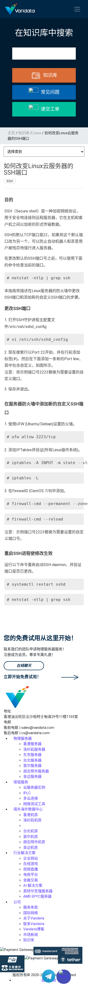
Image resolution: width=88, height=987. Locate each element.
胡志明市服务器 (36, 771)
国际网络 (30, 913)
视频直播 (30, 869)
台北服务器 (32, 760)
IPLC (27, 793)
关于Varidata (33, 918)
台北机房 (30, 831)
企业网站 (30, 858)
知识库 (23, 133)
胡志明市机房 (34, 842)
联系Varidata (33, 924)
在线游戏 (30, 864)
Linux (37, 133)
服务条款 (30, 907)
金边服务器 (32, 776)
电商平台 (30, 874)
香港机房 (30, 815)
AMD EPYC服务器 (37, 896)
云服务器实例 (34, 787)
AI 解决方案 (32, 885)
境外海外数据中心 (28, 809)
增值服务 (20, 782)
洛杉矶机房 (32, 820)
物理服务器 (22, 738)
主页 (11, 133)
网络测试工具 (34, 804)
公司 (17, 902)
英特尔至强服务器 (38, 891)
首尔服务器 (32, 765)
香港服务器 (32, 744)
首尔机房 (30, 836)
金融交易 (30, 880)
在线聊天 (24, 665)
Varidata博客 (33, 929)
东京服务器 (32, 755)
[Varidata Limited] (20, 9)
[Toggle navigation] (77, 9)
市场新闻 (30, 935)
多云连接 (30, 798)
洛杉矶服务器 (34, 749)
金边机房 (30, 847)
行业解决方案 (24, 853)
